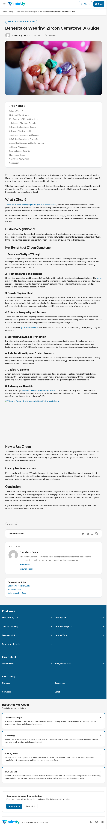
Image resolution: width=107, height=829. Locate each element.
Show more (25, 564)
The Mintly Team (20, 35)
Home (4, 12)
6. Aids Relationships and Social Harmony (27, 143)
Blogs (11, 12)
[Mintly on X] (96, 822)
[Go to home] (16, 4)
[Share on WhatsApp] (92, 534)
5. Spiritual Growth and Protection (24, 139)
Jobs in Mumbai (14, 589)
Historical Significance (19, 115)
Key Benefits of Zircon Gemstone (23, 119)
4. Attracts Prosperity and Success (24, 135)
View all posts (26, 569)
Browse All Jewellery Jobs (19, 586)
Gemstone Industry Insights (26, 12)
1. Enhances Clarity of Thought (22, 123)
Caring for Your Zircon (19, 159)
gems (99, 278)
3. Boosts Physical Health (20, 131)
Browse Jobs (14, 806)
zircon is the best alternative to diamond (40, 390)
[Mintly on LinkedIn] (102, 822)
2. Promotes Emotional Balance (22, 127)
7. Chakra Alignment (18, 147)
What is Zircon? (16, 111)
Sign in (87, 4)
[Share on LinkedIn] (88, 534)
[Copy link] (97, 534)
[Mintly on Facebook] (90, 822)
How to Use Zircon (17, 155)
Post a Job (30, 806)
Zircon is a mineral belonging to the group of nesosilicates (30, 204)
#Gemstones (12, 524)
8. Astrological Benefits (19, 151)
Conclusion (14, 163)
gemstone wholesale (30, 327)
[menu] (4, 4)
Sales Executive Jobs (17, 593)
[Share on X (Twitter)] (83, 534)
